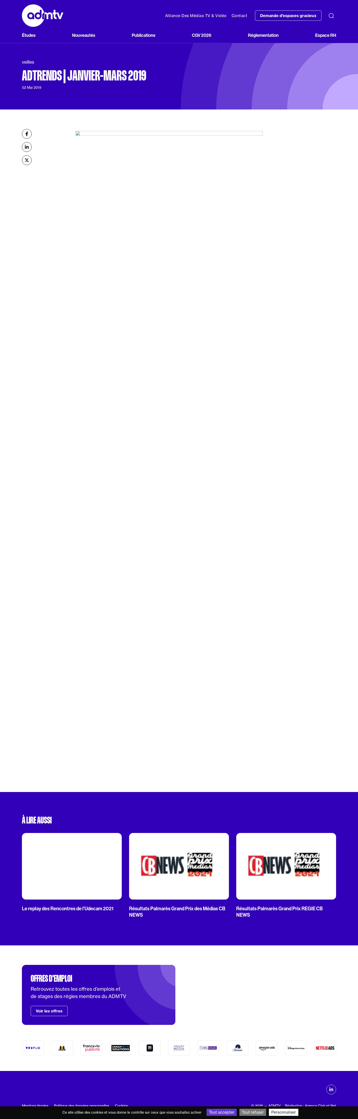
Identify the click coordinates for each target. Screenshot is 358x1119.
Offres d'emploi (51, 978)
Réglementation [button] (263, 35)
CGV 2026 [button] (201, 35)
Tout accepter (221, 1112)
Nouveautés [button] (83, 35)
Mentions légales (35, 1106)
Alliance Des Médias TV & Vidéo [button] (196, 15)
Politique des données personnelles (81, 1106)
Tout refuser (253, 1112)
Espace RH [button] (325, 35)
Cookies (121, 1106)
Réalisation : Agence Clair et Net (310, 1106)
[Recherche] (331, 15)
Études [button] (29, 35)
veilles (28, 62)
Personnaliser (283, 1112)
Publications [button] (143, 35)
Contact (239, 15)
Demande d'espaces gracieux (288, 15)
